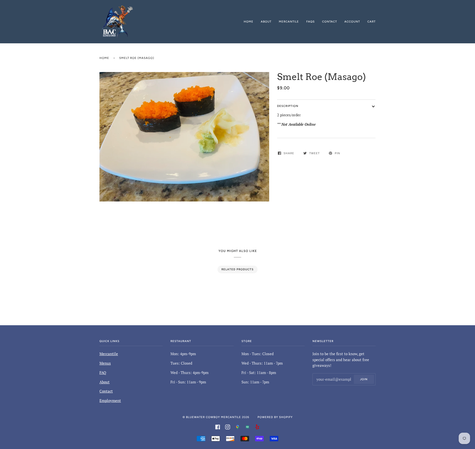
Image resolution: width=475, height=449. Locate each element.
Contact (106, 391)
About (104, 382)
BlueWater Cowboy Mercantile (213, 417)
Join (364, 379)
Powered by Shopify (275, 417)
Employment (110, 400)
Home (104, 58)
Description (287, 106)
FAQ (102, 372)
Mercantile (108, 353)
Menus (105, 363)
